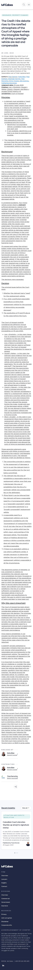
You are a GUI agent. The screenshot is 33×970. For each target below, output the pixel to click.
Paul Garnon (12, 77)
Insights (4, 883)
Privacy (4, 914)
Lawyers (4, 879)
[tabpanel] (16, 832)
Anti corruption (6, 918)
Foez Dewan (15, 843)
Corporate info (6, 925)
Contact (4, 886)
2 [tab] (16, 852)
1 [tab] (14, 852)
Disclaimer (5, 921)
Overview (4, 876)
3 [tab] (17, 852)
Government (5, 902)
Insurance (4, 906)
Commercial (5, 898)
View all (24, 808)
